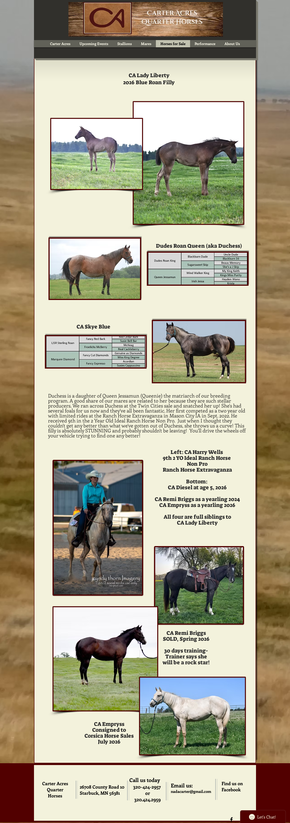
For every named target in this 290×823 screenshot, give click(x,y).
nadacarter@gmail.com (191, 791)
